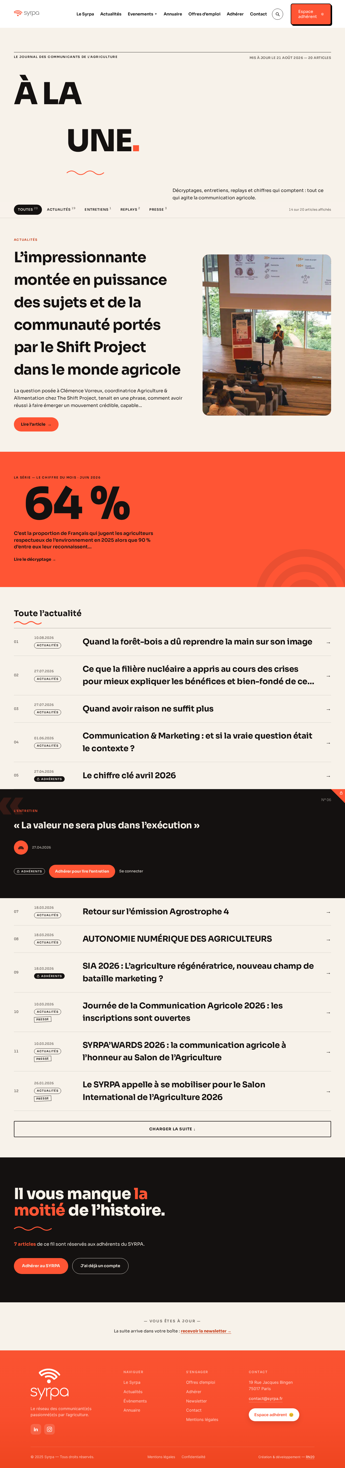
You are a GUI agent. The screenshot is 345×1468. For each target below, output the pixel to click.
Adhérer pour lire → (311, 775)
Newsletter (196, 1401)
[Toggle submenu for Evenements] (155, 14)
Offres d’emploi (204, 14)
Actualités (110, 14)
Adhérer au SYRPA (41, 1265)
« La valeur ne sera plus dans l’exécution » (107, 825)
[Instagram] (49, 1429)
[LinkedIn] (36, 1429)
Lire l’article (36, 424)
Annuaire (173, 14)
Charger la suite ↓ (172, 1129)
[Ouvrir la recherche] (277, 14)
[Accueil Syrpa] (49, 1384)
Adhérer (235, 14)
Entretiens (98, 209)
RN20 (310, 1457)
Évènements (135, 1401)
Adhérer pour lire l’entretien (82, 871)
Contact (258, 14)
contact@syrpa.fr (266, 1398)
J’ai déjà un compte (100, 1265)
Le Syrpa (85, 14)
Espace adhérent (274, 1414)
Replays (130, 209)
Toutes (28, 209)
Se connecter (131, 871)
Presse (158, 209)
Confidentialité (193, 1457)
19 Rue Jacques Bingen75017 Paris (271, 1385)
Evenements (140, 14)
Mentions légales (202, 1419)
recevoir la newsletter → (206, 1331)
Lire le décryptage (35, 559)
